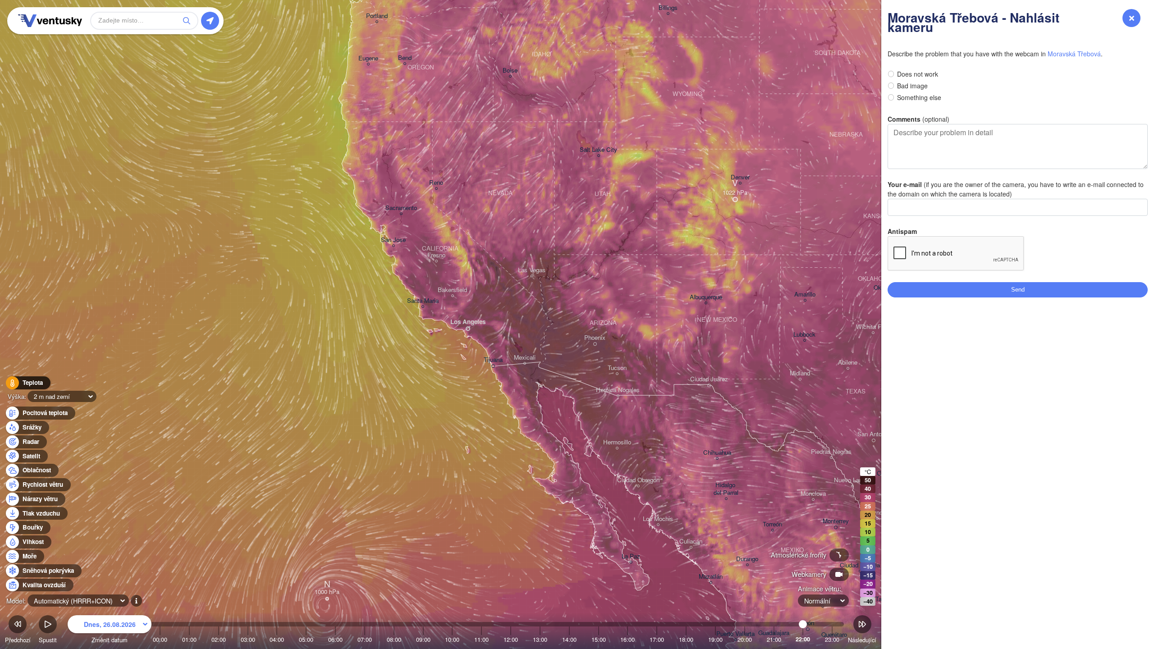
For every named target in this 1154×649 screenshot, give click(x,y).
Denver (740, 177)
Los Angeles (467, 322)
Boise (510, 70)
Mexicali (525, 357)
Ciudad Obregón (638, 480)
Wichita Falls (873, 327)
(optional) (918, 118)
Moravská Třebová (1074, 53)
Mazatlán (711, 576)
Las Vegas (531, 270)
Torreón (772, 524)
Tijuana (493, 360)
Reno (436, 183)
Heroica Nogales (618, 390)
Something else (919, 97)
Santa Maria (423, 301)
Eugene (368, 58)
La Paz (631, 556)
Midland (800, 373)
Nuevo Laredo (852, 480)
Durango (747, 559)
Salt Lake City (598, 150)
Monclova (813, 494)
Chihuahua (717, 453)
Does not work (917, 73)
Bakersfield (452, 290)
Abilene (847, 362)
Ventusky (48, 20)
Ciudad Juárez (709, 379)
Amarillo (804, 294)
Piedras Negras (831, 452)
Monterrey (836, 521)
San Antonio (873, 434)
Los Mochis (658, 519)
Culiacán (690, 541)
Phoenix (594, 338)
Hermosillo (617, 442)
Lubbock (804, 334)
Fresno (436, 255)
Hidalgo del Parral (726, 489)
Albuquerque (706, 297)
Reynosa (877, 512)
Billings (668, 8)
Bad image (912, 85)
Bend (405, 58)
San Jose (393, 240)
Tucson (617, 368)
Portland (377, 16)
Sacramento (401, 208)
